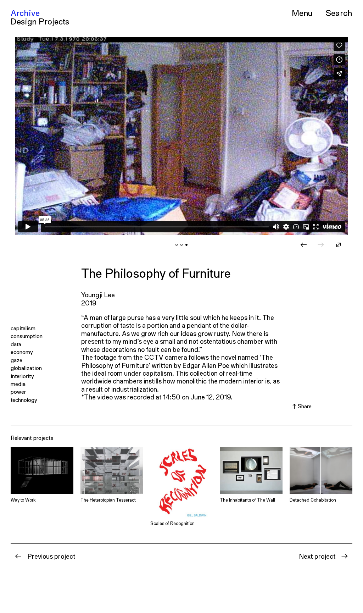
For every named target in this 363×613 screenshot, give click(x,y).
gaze (16, 360)
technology (24, 399)
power (18, 391)
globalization (26, 367)
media (18, 383)
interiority (22, 375)
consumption (27, 335)
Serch (338, 12)
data (16, 344)
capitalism (23, 328)
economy (22, 351)
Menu (302, 13)
